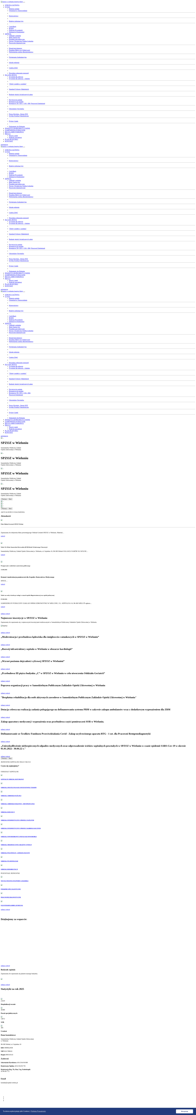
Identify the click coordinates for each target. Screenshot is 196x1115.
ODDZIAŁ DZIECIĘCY (8, 812)
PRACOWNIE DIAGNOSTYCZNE (11, 897)
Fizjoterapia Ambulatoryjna (18, 57)
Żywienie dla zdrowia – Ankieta (19, 79)
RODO (11, 28)
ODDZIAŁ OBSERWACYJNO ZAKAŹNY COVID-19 (16, 845)
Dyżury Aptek (13, 121)
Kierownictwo (13, 16)
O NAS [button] (7, 7)
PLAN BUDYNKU (11, 139)
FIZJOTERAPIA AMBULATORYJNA (12, 905)
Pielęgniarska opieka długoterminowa (21, 52)
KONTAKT (9, 141)
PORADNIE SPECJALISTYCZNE (11, 889)
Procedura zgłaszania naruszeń (19, 73)
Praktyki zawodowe (15, 137)
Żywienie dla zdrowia (16, 77)
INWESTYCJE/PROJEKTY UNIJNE (17, 128)
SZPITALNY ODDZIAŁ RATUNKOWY (12, 779)
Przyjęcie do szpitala (15, 100)
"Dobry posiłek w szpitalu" (18, 84)
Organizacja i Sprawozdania (18, 11)
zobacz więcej (5, 614)
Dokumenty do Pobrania (17, 126)
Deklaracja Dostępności (16, 32)
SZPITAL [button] (8, 34)
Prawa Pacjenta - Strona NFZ (18, 114)
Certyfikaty (12, 26)
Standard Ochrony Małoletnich (19, 89)
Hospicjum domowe (15, 48)
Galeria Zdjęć (13, 68)
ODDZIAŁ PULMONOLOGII (9, 861)
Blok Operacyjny (14, 37)
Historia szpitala (14, 9)
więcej (3, 536)
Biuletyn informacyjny (16, 21)
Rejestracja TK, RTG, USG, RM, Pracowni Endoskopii (27, 103)
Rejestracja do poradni (16, 102)
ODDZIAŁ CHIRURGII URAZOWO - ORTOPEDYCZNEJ (18, 804)
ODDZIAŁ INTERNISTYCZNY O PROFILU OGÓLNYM (17, 820)
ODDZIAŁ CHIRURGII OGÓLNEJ (11, 795)
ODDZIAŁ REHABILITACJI (9, 869)
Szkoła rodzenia (14, 62)
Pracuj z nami (13, 136)
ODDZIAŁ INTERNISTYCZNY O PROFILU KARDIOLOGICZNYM (21, 828)
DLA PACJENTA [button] (11, 75)
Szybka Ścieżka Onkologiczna (19, 116)
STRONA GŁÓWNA (12, 5)
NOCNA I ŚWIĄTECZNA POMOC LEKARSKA (14, 881)
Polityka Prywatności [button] (38, 1111)
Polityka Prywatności (16, 30)
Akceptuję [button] (184, 1111)
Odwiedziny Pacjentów (16, 109)
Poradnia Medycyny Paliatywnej (19, 50)
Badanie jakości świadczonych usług (21, 94)
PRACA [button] (8, 134)
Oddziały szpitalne (15, 36)
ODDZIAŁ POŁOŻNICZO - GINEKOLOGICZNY (15, 853)
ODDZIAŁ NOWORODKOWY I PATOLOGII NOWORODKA (19, 836)
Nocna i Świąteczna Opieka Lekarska (21, 41)
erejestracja (4, 144)
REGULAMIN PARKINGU (14, 132)
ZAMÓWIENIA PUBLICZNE (15, 130)
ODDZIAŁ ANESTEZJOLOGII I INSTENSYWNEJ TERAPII (18, 787)
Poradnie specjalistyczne (17, 39)
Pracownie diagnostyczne (17, 43)
